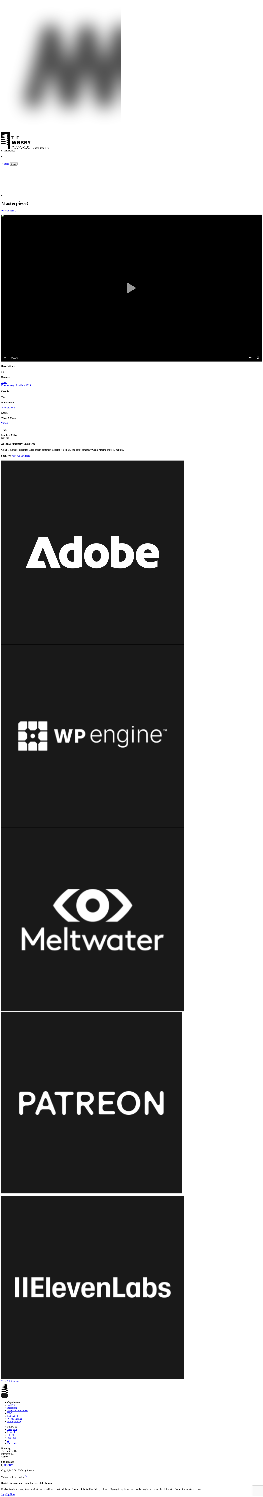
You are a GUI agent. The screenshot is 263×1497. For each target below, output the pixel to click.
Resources (12, 1407)
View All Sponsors (20, 455)
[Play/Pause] (5, 358)
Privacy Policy (14, 1421)
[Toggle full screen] (258, 358)
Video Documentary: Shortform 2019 (16, 383)
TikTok (10, 1435)
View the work (8, 407)
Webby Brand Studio (17, 1410)
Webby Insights (14, 1418)
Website (5, 423)
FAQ (9, 1413)
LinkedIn (11, 1432)
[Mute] (250, 358)
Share (13, 164)
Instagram (12, 1429)
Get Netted (12, 1416)
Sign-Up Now (8, 1494)
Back (6, 163)
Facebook (12, 1443)
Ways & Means (8, 210)
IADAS (11, 1405)
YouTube (11, 1437)
